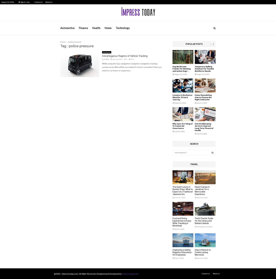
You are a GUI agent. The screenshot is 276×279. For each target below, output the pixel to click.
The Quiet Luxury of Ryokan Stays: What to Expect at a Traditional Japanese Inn (182, 190)
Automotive (67, 28)
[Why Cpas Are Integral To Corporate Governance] (182, 114)
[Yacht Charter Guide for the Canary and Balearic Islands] (205, 209)
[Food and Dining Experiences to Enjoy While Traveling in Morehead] (182, 209)
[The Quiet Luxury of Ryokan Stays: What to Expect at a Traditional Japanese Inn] (182, 177)
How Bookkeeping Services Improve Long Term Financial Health (204, 127)
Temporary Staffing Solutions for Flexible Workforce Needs (204, 69)
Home (108, 28)
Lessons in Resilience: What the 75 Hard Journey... (182, 97)
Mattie (106, 59)
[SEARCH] (212, 153)
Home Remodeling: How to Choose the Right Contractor (203, 97)
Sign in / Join (25, 2)
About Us (48, 2)
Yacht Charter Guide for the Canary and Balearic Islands (204, 220)
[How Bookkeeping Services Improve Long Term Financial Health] (205, 114)
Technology (123, 28)
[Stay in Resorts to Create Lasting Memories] (205, 240)
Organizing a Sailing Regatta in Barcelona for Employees (181, 252)
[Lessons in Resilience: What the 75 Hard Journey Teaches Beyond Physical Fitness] (182, 85)
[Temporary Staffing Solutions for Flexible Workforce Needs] (205, 57)
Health (96, 28)
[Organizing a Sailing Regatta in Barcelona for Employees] (182, 240)
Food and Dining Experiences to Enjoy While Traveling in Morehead (181, 222)
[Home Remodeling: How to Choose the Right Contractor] (205, 85)
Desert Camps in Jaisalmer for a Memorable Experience (202, 190)
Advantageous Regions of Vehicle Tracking (124, 56)
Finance (83, 28)
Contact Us (38, 2)
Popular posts (194, 44)
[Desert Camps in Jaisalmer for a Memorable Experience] (205, 177)
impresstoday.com (130, 274)
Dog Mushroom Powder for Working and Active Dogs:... (181, 69)
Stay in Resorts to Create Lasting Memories (203, 252)
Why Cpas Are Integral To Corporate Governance (182, 126)
